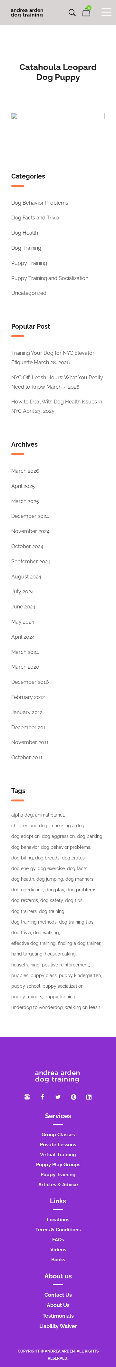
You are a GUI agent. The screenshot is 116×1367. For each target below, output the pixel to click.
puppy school (25, 986)
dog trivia (21, 932)
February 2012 (28, 697)
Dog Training (26, 248)
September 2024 (31, 561)
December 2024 (30, 516)
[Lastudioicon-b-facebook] (42, 1097)
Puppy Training (29, 263)
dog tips (73, 900)
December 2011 (29, 727)
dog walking (46, 932)
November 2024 (30, 531)
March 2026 (25, 471)
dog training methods (34, 922)
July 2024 (22, 591)
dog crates (73, 857)
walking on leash (82, 1007)
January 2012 (27, 712)
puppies (19, 975)
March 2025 (25, 501)
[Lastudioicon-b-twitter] (58, 1097)
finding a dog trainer (79, 943)
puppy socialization (63, 986)
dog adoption (25, 836)
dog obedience (27, 889)
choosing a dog (68, 825)
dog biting (22, 857)
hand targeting (27, 953)
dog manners (79, 879)
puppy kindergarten (80, 975)
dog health (22, 879)
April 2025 (23, 486)
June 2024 (23, 607)
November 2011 (30, 742)
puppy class (44, 975)
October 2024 (27, 546)
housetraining (25, 964)
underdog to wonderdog (37, 1007)
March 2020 (25, 667)
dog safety (51, 900)
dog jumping (49, 879)
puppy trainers (26, 996)
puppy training (59, 996)
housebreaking (60, 953)
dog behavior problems (65, 847)
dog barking (89, 836)
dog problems (81, 889)
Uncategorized (28, 293)
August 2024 (26, 577)
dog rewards (24, 900)
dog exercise (51, 868)
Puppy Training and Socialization (49, 278)
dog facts (77, 868)
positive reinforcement (65, 964)
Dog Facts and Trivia (35, 218)
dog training (51, 911)
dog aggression (58, 836)
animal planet (49, 815)
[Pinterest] (73, 1097)
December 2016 (30, 682)
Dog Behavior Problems (39, 203)
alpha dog (22, 815)
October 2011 (27, 757)
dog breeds (47, 857)
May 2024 (22, 622)
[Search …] (72, 12)
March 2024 (25, 652)
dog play (54, 889)
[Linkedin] (89, 1097)
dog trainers (24, 911)
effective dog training (33, 943)
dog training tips (76, 922)
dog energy (23, 868)
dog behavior (25, 847)
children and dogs (30, 825)
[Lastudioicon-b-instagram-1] (27, 1097)
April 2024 (23, 637)
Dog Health (24, 233)
